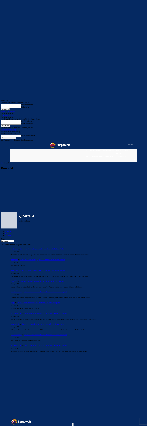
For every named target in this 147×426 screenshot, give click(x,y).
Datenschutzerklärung (8, 115)
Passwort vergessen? (8, 111)
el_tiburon (14, 249)
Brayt (13, 303)
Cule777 (14, 281)
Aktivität (8, 231)
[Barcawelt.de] (60, 145)
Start (2, 163)
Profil (7, 233)
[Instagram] (117, 145)
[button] (134, 160)
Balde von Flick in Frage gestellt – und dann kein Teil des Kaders (42, 249)
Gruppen (8, 235)
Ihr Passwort (25, 107)
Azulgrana (14, 260)
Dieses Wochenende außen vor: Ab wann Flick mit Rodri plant (45, 292)
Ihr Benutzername (27, 105)
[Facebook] (112, 145)
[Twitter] (121, 145)
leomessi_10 (15, 324)
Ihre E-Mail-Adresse (28, 121)
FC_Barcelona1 (16, 292)
